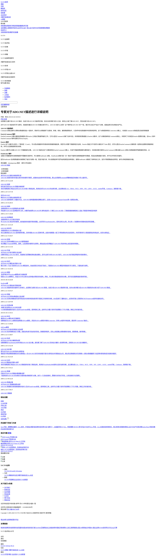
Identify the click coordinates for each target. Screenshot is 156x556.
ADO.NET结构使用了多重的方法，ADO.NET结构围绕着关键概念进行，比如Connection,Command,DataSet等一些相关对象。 (40, 199)
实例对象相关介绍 (12, 296)
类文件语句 (10, 219)
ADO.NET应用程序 (7, 217)
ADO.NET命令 (5, 316)
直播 (16, 32)
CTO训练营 (24, 479)
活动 (5, 99)
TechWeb (38, 527)
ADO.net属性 (5, 327)
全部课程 (3, 28)
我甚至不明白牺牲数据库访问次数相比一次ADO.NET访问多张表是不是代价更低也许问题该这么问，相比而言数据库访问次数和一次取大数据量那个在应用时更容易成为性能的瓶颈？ (59, 353)
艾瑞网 (43, 527)
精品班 (3, 8)
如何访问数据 (12, 186)
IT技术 (33, 28)
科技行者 (32, 527)
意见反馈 (7, 494)
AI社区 (6, 95)
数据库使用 (10, 384)
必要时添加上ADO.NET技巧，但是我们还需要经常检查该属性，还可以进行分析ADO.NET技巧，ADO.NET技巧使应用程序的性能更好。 (44, 254)
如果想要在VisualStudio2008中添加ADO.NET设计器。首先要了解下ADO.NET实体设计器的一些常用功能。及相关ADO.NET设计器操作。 (44, 342)
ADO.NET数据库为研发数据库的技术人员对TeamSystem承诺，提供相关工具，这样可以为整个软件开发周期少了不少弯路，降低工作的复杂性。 (47, 386)
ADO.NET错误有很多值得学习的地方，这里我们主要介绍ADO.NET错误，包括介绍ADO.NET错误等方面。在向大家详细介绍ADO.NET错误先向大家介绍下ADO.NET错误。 (56, 287)
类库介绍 (11, 175)
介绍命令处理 (11, 307)
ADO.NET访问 (5, 360)
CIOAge (11, 471)
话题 (5, 92)
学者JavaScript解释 (14, 274)
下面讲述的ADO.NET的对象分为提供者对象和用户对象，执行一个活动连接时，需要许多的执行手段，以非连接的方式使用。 (41, 375)
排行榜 (11, 25)
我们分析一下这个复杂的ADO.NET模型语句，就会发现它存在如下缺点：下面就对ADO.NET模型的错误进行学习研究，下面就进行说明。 (45, 265)
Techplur (19, 471)
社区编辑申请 (5, 104)
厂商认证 (28, 28)
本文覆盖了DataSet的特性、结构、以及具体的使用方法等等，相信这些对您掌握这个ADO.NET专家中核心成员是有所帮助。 (40, 243)
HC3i (15, 471)
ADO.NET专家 (5, 250)
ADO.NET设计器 (6, 349)
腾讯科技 (9, 527)
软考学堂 (25, 25)
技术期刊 (7, 97)
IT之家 (67, 527)
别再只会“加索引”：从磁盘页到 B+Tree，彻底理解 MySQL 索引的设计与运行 (65, 427)
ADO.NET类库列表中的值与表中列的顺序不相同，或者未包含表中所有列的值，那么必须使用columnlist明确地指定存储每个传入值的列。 (44, 177)
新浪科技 (3, 527)
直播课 (20, 25)
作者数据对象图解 (12, 373)
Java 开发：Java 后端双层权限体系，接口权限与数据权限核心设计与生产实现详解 (116, 427)
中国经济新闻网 (60, 527)
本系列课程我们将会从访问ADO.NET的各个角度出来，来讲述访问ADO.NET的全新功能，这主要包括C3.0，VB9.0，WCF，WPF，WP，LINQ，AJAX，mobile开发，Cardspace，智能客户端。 (61, 188)
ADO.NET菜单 (5, 239)
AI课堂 (3, 19)
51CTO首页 (4, 2)
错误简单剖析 (11, 285)
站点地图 (7, 492)
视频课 (3, 25)
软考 (12, 28)
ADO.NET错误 (5, 294)
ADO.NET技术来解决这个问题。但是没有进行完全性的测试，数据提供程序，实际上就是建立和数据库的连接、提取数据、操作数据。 (44, 331)
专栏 (13, 32)
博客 (2, 4)
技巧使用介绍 (11, 252)
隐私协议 (7, 500)
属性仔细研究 (10, 318)
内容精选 (7, 88)
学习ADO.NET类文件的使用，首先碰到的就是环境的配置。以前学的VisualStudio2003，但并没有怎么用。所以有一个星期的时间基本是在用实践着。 (48, 221)
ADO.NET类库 (5, 184)
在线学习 (3, 30)
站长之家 (48, 527)
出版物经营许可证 (12, 519)
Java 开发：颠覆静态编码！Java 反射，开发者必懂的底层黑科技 (21, 427)
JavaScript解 (4, 283)
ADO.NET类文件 (6, 228)
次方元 (109, 527)
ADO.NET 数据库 (6, 393)
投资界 (105, 527)
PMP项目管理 (39, 28)
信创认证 (17, 28)
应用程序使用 (12, 208)
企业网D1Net (99, 527)
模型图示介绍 (11, 263)
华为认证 (22, 28)
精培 (13, 479)
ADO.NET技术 (5, 338)
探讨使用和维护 (15, 241)
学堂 (2, 6)
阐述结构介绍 (11, 197)
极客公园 (77, 527)
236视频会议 (84, 527)
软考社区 (3, 10)
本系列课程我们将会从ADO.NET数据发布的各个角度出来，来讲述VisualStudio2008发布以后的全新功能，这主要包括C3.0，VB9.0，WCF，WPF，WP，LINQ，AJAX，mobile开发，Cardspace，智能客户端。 (66, 364)
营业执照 (4, 519)
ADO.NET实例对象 (7, 305)
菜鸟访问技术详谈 (12, 351)
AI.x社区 (30, 475)
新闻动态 (7, 489)
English (6, 496)
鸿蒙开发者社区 (6, 17)
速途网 (53, 527)
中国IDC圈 (91, 527)
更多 (9, 433)
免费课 (3, 13)
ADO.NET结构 (5, 206)
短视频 (16, 25)
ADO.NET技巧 (5, 261)
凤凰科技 (21, 527)
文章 (2, 32)
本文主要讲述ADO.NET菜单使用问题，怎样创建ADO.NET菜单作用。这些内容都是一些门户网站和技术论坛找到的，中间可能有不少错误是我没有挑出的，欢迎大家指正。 (55, 232)
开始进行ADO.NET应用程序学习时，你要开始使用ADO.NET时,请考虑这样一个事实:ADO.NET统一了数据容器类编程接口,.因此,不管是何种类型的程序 (49, 210)
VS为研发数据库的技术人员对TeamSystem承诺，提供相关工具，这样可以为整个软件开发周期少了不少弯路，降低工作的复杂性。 (42, 309)
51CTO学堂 (8, 479)
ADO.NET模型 (5, 272)
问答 (7, 32)
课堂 (10, 32)
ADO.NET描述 (5, 165)
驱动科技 (27, 527)
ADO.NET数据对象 (7, 382)
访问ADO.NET (5, 195)
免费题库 (47, 28)
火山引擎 (114, 527)
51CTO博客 (8, 475)
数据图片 (9, 362)
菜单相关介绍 (11, 230)
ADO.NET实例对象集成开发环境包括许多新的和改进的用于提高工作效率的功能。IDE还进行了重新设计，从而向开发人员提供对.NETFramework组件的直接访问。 (53, 298)
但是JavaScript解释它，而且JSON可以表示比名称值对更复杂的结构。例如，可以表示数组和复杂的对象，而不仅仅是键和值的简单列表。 (44, 276)
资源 (5, 32)
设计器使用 (10, 340)
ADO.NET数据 (5, 371)
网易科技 (15, 527)
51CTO (6, 471)
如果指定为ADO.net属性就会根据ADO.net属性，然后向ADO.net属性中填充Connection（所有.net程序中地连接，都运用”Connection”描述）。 (45, 320)
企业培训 (3, 15)
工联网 (72, 527)
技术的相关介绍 (12, 329)
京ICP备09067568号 (13, 509)
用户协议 (7, 498)
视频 (5, 90)
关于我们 (7, 487)
